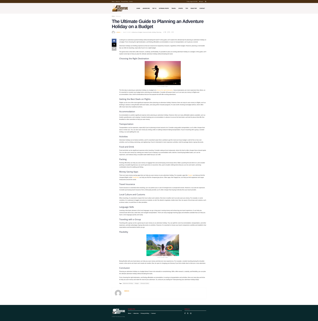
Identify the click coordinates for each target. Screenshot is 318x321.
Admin (118, 32)
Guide (149, 32)
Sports (180, 8)
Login (201, 1)
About (113, 1)
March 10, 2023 (126, 32)
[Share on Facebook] (114, 41)
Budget (140, 32)
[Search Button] (205, 1)
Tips (187, 8)
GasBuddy (136, 177)
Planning (158, 32)
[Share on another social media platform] (114, 49)
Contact (131, 1)
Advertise (118, 1)
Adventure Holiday (128, 283)
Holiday (154, 32)
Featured (145, 32)
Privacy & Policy (124, 1)
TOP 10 (154, 8)
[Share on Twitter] (114, 45)
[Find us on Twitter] (187, 313)
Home (138, 8)
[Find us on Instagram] (190, 313)
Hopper (190, 175)
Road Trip (194, 8)
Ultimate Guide (145, 283)
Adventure (146, 8)
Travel (174, 8)
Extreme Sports (164, 8)
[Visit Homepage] (120, 8)
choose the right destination (165, 90)
